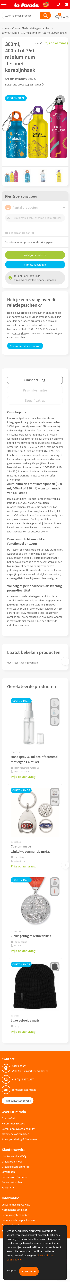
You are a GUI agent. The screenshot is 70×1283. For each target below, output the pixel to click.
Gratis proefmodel (12, 1161)
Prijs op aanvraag (23, 776)
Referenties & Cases (13, 1123)
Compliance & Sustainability (18, 1128)
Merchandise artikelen (15, 1209)
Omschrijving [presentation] (34, 379)
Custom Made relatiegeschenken (31, 28)
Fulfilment (8, 1187)
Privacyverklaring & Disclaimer (19, 1139)
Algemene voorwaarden (15, 1134)
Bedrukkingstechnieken (15, 1215)
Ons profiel (8, 1118)
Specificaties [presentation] (35, 400)
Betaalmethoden (12, 1182)
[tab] (35, 380)
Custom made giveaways (16, 1204)
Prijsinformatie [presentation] (35, 390)
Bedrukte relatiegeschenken (18, 1220)
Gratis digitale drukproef (16, 1166)
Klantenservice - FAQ (14, 1156)
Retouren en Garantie (14, 1177)
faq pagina (19, 333)
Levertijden (8, 1171)
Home (5, 28)
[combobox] (21, 15)
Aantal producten (22, 207)
